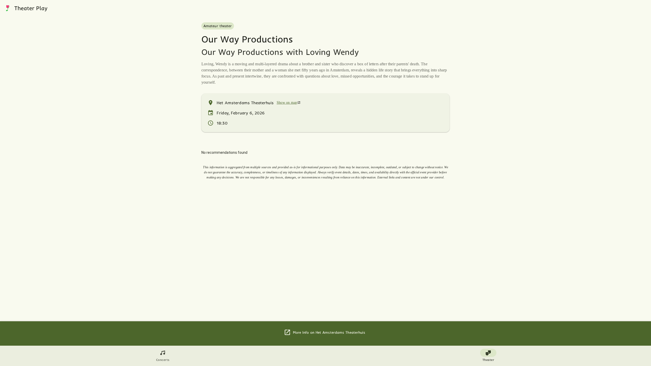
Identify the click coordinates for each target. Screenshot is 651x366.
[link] (288, 103)
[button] (8, 8)
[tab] (163, 356)
